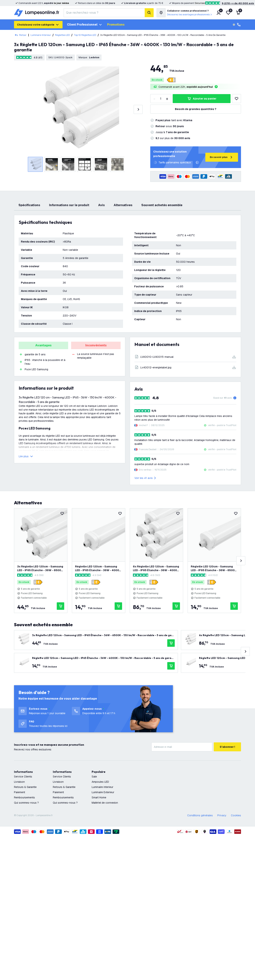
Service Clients (23, 776)
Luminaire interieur (102, 787)
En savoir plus (219, 157)
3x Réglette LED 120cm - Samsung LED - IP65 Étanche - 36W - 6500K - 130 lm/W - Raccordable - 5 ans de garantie (40, 568)
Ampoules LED (100, 781)
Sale (94, 776)
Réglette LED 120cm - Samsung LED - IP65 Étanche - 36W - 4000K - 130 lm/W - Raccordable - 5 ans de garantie (98, 568)
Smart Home (99, 797)
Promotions (116, 25)
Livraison (19, 781)
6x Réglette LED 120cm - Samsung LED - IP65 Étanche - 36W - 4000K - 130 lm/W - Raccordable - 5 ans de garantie (156, 568)
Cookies (236, 815)
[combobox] (104, 12)
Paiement (19, 792)
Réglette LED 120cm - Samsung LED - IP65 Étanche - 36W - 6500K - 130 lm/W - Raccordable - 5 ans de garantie (214, 568)
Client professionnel (82, 25)
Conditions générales (200, 815)
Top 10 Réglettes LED (85, 35)
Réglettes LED (62, 35)
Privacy (221, 815)
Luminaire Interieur (41, 35)
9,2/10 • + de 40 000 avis (238, 3)
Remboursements (24, 797)
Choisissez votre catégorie (35, 24)
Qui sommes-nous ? (26, 802)
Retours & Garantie (25, 787)
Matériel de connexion (105, 802)
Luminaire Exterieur (103, 792)
